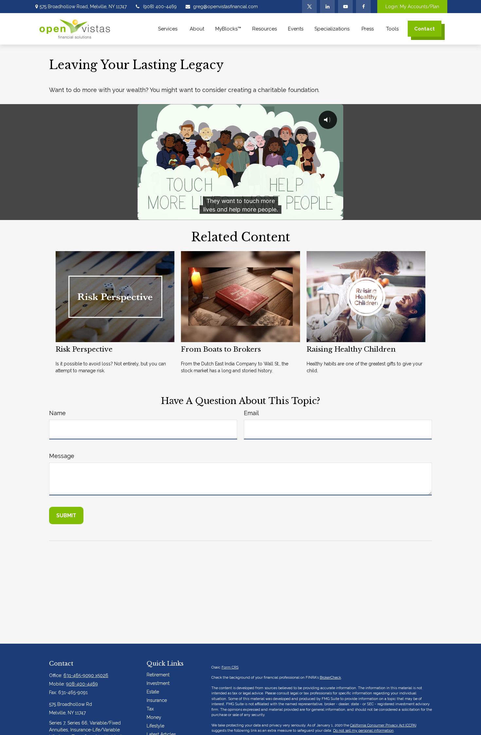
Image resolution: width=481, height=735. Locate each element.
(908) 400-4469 (160, 6)
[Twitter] (309, 6)
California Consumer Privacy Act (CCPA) (383, 725)
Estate (153, 691)
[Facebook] (363, 6)
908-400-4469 (82, 684)
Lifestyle (155, 725)
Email (251, 413)
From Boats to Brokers (221, 349)
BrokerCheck (330, 677)
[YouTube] (345, 6)
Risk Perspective (84, 349)
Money (154, 717)
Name (57, 413)
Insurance (157, 700)
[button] (168, 28)
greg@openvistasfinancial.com (225, 6)
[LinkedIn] (327, 6)
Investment (158, 683)
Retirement (158, 674)
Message (61, 455)
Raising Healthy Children (351, 349)
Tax (150, 708)
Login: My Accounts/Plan (412, 6)
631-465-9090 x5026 (85, 675)
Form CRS (230, 667)
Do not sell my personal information (363, 730)
